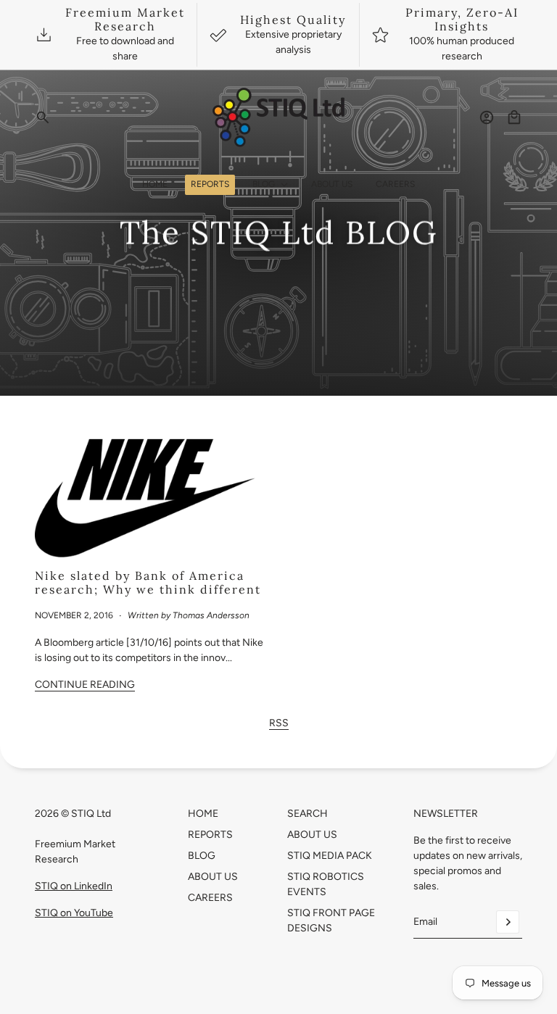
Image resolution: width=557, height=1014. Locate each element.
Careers (210, 898)
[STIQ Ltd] (279, 117)
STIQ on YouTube (74, 913)
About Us (213, 876)
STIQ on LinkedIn (73, 886)
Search (307, 813)
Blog (201, 855)
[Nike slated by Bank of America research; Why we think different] (151, 495)
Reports (210, 834)
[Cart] (514, 117)
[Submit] (507, 922)
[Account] (487, 117)
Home (203, 813)
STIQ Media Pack (329, 855)
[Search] (43, 117)
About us (312, 834)
